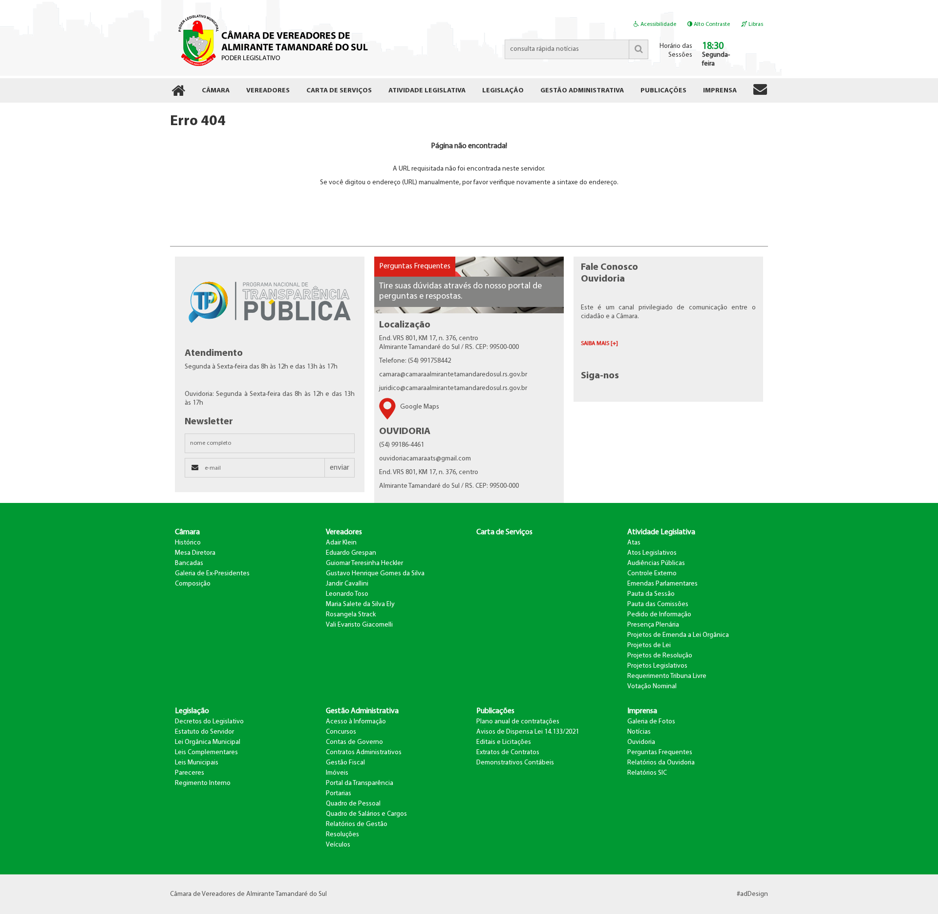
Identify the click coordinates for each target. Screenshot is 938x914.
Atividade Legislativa (661, 532)
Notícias (639, 732)
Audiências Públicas (656, 563)
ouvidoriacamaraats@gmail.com (425, 458)
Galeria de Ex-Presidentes (212, 573)
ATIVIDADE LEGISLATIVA (427, 90)
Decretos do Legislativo (209, 721)
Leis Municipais (196, 762)
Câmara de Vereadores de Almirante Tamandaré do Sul (271, 39)
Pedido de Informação (659, 614)
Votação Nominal (652, 686)
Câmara (187, 532)
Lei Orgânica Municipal (207, 742)
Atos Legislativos (652, 553)
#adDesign (752, 894)
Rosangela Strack (351, 614)
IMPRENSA (720, 90)
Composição (193, 584)
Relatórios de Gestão (356, 824)
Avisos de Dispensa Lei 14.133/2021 (527, 732)
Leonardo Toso (347, 594)
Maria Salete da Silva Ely (360, 604)
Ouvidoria (641, 742)
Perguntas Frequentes (414, 266)
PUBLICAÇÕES (663, 90)
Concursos (341, 732)
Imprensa (642, 711)
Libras (755, 24)
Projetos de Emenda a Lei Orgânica (678, 635)
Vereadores (344, 532)
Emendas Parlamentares (662, 584)
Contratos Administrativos (364, 752)
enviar (339, 468)
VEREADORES (268, 90)
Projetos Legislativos (657, 666)
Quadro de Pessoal (353, 803)
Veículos (338, 845)
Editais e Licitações (503, 742)
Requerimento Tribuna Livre (666, 676)
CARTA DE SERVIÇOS (339, 90)
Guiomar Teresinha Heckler (364, 563)
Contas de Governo (354, 742)
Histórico (188, 542)
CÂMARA (216, 90)
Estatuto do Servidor (204, 732)
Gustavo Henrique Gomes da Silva (375, 573)
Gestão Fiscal (345, 762)
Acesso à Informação (356, 721)
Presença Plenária (653, 625)
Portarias (338, 793)
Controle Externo (652, 573)
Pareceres (189, 773)
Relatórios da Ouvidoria (661, 762)
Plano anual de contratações (517, 721)
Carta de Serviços (504, 532)
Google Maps (419, 407)
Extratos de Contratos (507, 752)
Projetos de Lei (649, 645)
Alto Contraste (711, 24)
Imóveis (337, 773)
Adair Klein (341, 542)
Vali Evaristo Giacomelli (359, 625)
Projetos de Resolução (659, 655)
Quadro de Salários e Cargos (366, 814)
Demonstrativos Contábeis (515, 762)
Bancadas (189, 563)
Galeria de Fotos (651, 721)
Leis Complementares (206, 752)
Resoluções (342, 834)
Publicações (495, 711)
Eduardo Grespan (351, 553)
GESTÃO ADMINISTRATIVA (582, 90)
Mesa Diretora (195, 553)
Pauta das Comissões (657, 604)
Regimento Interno (203, 783)
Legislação (192, 711)
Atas (633, 542)
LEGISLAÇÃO (503, 90)
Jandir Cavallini (347, 584)
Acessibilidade (657, 24)
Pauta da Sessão (651, 594)
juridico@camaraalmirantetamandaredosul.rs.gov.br (453, 388)
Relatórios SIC (647, 773)
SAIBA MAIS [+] (599, 344)
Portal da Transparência (359, 783)
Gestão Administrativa (362, 711)
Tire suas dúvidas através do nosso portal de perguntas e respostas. (460, 291)
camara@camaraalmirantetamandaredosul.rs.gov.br (453, 374)
